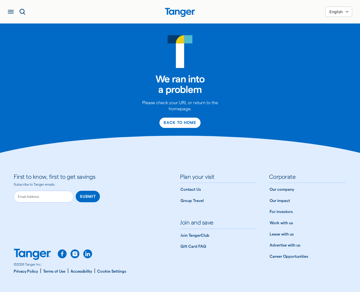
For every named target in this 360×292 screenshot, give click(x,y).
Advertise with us (285, 245)
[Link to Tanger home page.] (32, 254)
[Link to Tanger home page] (179, 11)
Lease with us (282, 234)
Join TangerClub (194, 235)
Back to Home (180, 123)
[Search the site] (22, 12)
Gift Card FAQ (193, 246)
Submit (88, 196)
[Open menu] (11, 12)
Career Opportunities (289, 256)
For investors (281, 212)
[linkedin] (88, 253)
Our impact (280, 201)
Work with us (281, 223)
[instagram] (75, 253)
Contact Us (190, 189)
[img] (180, 12)
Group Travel (192, 201)
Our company (282, 189)
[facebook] (62, 253)
